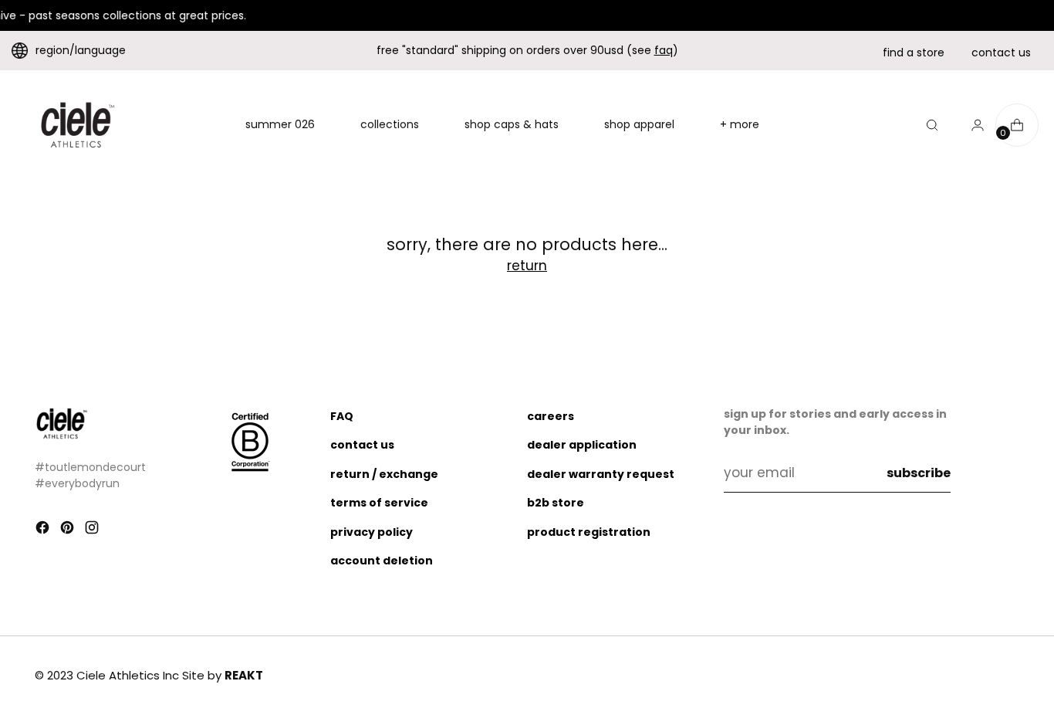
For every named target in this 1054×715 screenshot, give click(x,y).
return (527, 265)
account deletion (381, 560)
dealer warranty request (600, 474)
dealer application (582, 444)
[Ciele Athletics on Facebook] (44, 530)
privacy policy (371, 532)
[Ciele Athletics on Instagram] (93, 530)
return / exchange (384, 474)
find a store (913, 52)
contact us (1001, 52)
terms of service (379, 502)
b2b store (555, 502)
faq (663, 50)
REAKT (244, 675)
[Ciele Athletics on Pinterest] (68, 530)
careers (550, 416)
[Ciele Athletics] (77, 125)
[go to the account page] (971, 125)
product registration (588, 532)
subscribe (919, 473)
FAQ (341, 416)
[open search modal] (932, 125)
